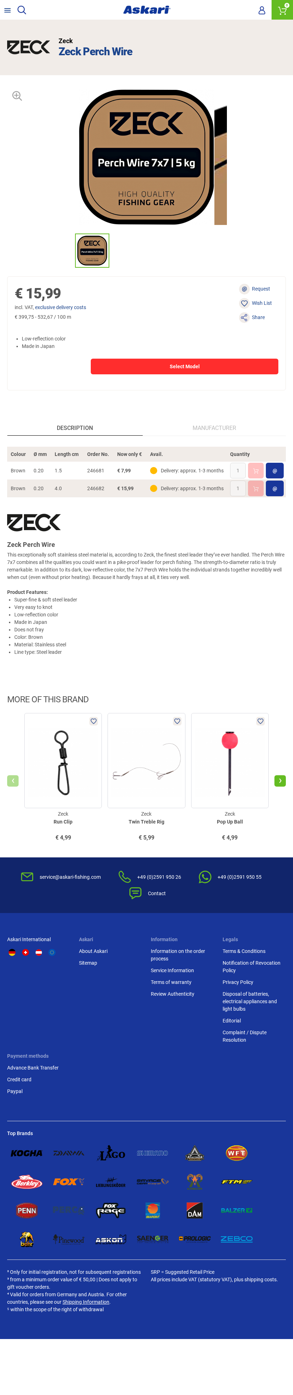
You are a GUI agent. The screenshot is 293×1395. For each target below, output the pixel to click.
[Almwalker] (195, 1182)
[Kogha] (27, 1153)
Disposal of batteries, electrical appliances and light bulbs (250, 1001)
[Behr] (27, 1239)
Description (75, 428)
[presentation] (68, 250)
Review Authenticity (172, 994)
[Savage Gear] (153, 1182)
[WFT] (237, 1153)
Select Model (185, 366)
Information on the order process (178, 954)
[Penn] (27, 1210)
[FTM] (237, 1182)
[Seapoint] (153, 1210)
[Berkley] (27, 1182)
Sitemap (88, 963)
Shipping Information (86, 1302)
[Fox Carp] (69, 1182)
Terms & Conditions (244, 951)
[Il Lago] (111, 1153)
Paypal (15, 1091)
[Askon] (111, 1239)
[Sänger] (153, 1239)
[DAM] (195, 1210)
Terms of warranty (171, 982)
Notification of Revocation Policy (251, 966)
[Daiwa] (69, 1153)
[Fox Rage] (111, 1210)
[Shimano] (153, 1153)
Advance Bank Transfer (33, 1068)
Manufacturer (214, 428)
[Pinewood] (69, 1239)
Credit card (19, 1079)
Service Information (172, 970)
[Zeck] (28, 47)
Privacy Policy (238, 982)
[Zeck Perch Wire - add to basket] (256, 470)
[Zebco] (237, 1239)
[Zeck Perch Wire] (92, 251)
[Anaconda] (195, 1153)
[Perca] (69, 1210)
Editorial (232, 1021)
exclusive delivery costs (60, 307)
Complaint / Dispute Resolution (245, 1036)
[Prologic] (195, 1239)
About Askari (93, 951)
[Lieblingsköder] (111, 1182)
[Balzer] (237, 1210)
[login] (262, 10)
